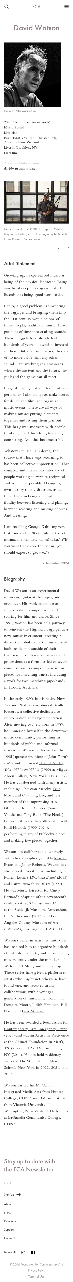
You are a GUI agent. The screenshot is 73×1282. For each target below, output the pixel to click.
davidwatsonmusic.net (20, 169)
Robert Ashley (51, 763)
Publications (11, 1221)
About (7, 1204)
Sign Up (9, 1194)
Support (9, 1229)
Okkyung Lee (33, 796)
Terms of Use (36, 1276)
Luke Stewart (33, 1012)
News (8, 1213)
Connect (9, 1238)
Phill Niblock (15, 828)
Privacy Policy (36, 1270)
